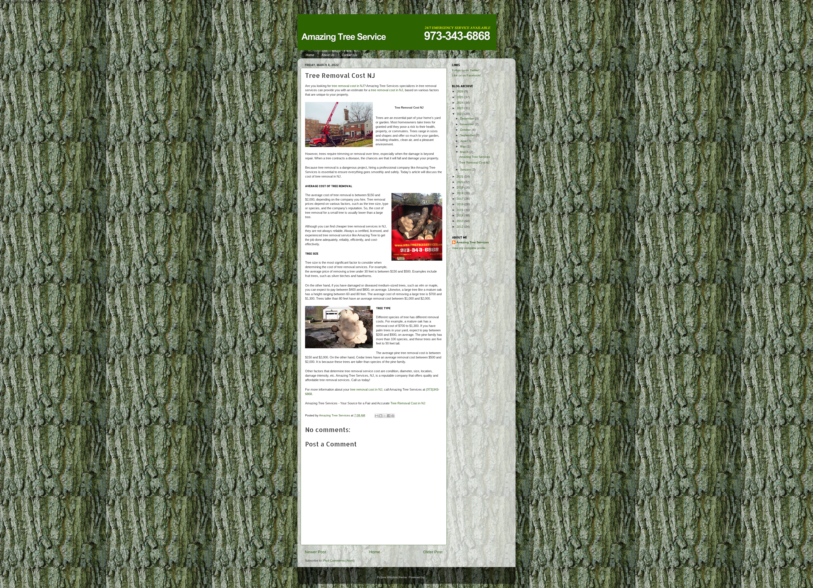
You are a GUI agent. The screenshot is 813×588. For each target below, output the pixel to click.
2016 (460, 204)
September (468, 135)
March (464, 152)
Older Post (432, 552)
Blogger (430, 577)
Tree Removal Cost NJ (474, 162)
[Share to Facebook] (389, 416)
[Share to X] (385, 416)
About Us (328, 55)
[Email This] (377, 416)
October (466, 129)
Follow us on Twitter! (466, 70)
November (467, 124)
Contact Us (349, 55)
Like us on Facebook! (466, 75)
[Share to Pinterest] (393, 416)
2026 (460, 91)
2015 (460, 210)
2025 (460, 97)
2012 (460, 226)
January (466, 169)
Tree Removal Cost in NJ (407, 403)
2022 (460, 114)
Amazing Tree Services (474, 156)
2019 (460, 187)
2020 (460, 182)
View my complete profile (468, 248)
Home (310, 55)
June (463, 141)
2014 (460, 215)
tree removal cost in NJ (348, 86)
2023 (460, 108)
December (467, 118)
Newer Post (315, 552)
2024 (460, 102)
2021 (460, 176)
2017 (460, 198)
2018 (460, 193)
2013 (460, 221)
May (463, 146)
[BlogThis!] (381, 416)
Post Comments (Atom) (339, 560)
